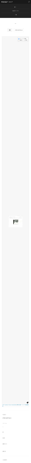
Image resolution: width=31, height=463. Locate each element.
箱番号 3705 (15, 11)
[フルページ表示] (4, 44)
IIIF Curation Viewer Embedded (9, 404)
